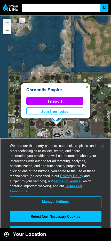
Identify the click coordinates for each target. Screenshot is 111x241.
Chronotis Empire (44, 90)
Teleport (54, 101)
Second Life (11, 8)
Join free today (54, 111)
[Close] (102, 146)
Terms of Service (67, 181)
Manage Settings (55, 202)
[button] (87, 86)
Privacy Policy (71, 176)
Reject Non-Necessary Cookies (55, 217)
